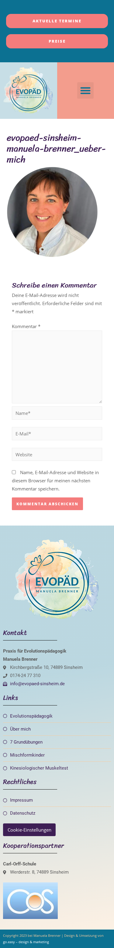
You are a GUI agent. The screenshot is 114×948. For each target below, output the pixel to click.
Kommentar (26, 326)
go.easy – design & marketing (26, 942)
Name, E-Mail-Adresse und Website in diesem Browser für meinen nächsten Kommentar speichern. (55, 480)
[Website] (57, 455)
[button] (85, 90)
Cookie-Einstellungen (29, 830)
